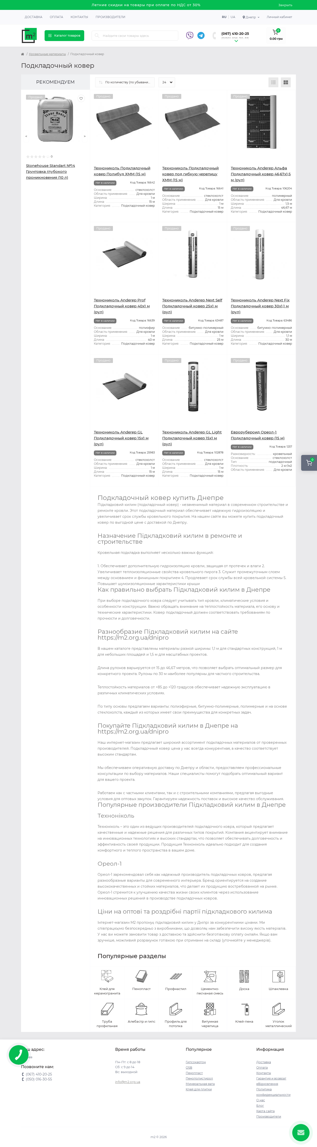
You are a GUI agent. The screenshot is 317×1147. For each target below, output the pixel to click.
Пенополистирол (199, 1078)
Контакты (79, 17)
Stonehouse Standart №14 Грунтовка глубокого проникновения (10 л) (50, 171)
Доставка (33, 17)
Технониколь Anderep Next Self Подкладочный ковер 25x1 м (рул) (192, 306)
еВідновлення (267, 1084)
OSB (189, 1067)
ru (224, 17)
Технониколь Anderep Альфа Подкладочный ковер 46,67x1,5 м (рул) (261, 174)
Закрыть (285, 5)
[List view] (273, 82)
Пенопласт (194, 1073)
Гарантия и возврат (271, 1078)
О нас (260, 1100)
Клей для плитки (199, 1089)
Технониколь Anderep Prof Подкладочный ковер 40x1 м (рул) (122, 306)
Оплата (56, 17)
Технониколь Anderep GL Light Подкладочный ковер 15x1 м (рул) (192, 438)
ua (233, 17)
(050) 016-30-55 (235, 38)
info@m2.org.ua (127, 1082)
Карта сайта (265, 1111)
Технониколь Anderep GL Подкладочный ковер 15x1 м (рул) (121, 438)
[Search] (97, 36)
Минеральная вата (200, 1084)
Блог (260, 1105)
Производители (110, 17)
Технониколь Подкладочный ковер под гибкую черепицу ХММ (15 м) (190, 174)
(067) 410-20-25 (235, 33)
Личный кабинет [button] (279, 17)
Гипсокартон (196, 1062)
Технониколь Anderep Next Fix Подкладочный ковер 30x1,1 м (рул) (260, 306)
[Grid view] (286, 82)
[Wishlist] (81, 98)
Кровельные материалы (47, 54)
